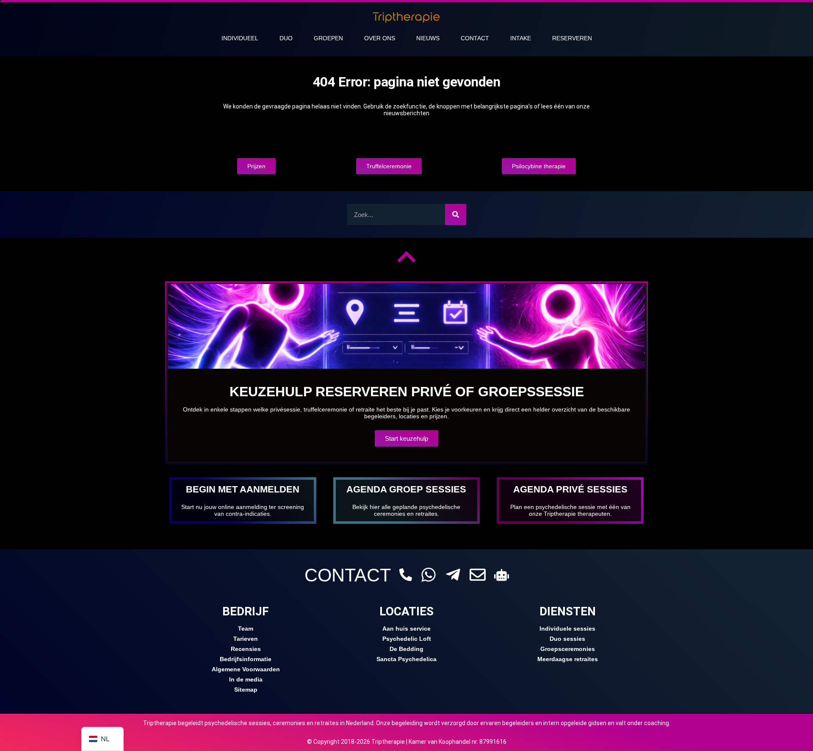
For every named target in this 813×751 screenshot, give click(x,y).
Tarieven (245, 638)
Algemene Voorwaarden (246, 669)
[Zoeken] (455, 214)
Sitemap (245, 689)
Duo (286, 38)
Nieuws (428, 38)
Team (245, 628)
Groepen (328, 38)
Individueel (239, 38)
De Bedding (406, 648)
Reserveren (572, 38)
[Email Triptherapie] (478, 575)
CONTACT (347, 575)
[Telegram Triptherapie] (453, 575)
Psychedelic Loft (406, 638)
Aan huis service (406, 628)
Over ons (379, 38)
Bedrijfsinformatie (245, 659)
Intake (520, 38)
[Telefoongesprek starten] (405, 574)
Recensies (246, 648)
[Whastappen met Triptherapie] (428, 575)
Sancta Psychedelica (406, 659)
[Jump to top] (406, 256)
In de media (246, 679)
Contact (475, 38)
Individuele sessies (567, 628)
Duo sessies (567, 638)
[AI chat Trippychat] (501, 574)
